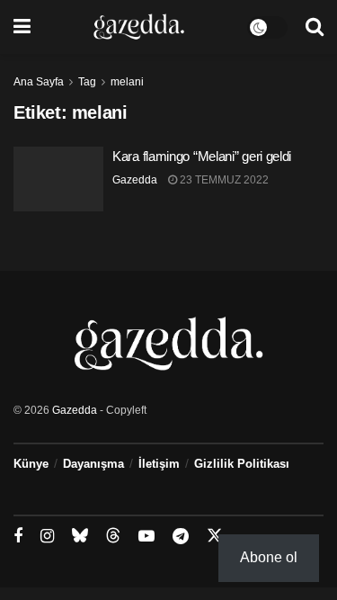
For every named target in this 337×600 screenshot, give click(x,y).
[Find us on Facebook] (17, 536)
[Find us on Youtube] (146, 536)
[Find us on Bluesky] (80, 536)
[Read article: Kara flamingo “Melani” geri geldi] (58, 179)
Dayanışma (93, 463)
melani (127, 82)
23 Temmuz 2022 (223, 180)
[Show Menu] (22, 27)
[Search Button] (315, 27)
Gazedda (134, 180)
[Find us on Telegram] (181, 536)
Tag (87, 82)
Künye (31, 463)
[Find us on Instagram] (47, 536)
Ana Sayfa (38, 82)
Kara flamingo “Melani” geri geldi (201, 156)
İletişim (159, 463)
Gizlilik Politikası (241, 463)
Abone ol (268, 557)
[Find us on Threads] (113, 536)
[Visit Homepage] (139, 27)
